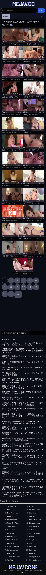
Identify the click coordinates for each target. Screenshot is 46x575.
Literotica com (34, 526)
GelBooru (32, 550)
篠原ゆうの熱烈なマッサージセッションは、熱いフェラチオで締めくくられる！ (22, 428)
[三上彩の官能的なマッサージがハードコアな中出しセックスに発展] (12, 89)
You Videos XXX (35, 520)
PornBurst (10, 509)
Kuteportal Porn (34, 509)
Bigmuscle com (34, 523)
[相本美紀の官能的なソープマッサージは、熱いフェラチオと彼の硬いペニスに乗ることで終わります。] (12, 248)
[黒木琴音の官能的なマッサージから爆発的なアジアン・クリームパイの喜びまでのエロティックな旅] (12, 213)
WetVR (31, 536)
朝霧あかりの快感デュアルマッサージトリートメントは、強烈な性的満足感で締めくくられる (22, 422)
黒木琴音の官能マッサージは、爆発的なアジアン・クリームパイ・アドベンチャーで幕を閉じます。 (22, 416)
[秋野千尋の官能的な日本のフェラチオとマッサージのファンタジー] (33, 54)
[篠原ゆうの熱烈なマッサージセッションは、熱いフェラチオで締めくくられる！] (33, 160)
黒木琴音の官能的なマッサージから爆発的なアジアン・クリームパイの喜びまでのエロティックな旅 (22, 457)
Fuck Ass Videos (35, 533)
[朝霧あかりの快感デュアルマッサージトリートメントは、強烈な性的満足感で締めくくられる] (12, 160)
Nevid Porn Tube (13, 530)
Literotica (32, 513)
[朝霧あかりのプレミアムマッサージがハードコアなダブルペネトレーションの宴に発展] (33, 125)
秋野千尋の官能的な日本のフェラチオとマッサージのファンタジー (22, 357)
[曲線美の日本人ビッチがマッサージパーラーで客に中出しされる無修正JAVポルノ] (33, 178)
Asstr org (32, 543)
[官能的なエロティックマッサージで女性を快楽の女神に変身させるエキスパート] (33, 248)
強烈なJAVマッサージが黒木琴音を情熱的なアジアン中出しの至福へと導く (22, 392)
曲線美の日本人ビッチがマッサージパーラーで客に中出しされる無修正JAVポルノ (22, 439)
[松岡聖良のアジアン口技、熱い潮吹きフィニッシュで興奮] (12, 178)
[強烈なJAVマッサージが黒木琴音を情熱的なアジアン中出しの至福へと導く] (33, 107)
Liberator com (12, 520)
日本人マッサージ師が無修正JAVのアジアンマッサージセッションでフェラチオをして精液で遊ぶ (22, 463)
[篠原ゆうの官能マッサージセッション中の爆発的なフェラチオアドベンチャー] (12, 107)
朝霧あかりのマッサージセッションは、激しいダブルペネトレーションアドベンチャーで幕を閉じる (22, 474)
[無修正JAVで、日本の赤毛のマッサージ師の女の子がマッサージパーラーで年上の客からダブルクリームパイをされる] (33, 89)
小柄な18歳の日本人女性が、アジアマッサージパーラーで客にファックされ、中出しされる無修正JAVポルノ (22, 350)
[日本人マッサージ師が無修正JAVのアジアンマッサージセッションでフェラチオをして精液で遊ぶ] (33, 213)
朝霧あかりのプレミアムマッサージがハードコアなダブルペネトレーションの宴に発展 (22, 404)
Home (5, 17)
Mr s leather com (35, 560)
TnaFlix (10, 560)
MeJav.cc (6, 571)
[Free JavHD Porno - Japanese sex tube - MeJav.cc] (24, 4)
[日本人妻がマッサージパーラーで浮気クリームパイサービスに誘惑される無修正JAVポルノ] (33, 195)
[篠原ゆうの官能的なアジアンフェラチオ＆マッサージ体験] (12, 72)
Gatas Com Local (13, 546)
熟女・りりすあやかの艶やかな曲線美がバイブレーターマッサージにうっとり (22, 409)
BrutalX (10, 516)
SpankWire (11, 526)
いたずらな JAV (8, 339)
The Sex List (11, 506)
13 (4, 293)
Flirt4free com (12, 536)
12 (36, 287)
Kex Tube (10, 553)
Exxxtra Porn (33, 516)
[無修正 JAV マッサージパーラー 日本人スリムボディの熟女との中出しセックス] (12, 231)
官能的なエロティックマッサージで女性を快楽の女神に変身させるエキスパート (22, 488)
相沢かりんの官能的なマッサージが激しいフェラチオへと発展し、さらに (22, 398)
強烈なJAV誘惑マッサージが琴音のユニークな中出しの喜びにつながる (22, 368)
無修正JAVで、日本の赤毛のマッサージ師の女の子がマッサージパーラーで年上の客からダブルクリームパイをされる (22, 380)
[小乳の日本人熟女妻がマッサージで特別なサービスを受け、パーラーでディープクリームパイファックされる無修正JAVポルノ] (23, 266)
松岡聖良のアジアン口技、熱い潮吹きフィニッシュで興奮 (22, 434)
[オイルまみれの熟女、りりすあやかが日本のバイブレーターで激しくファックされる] (33, 36)
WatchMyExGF (12, 540)
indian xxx (11, 533)
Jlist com (32, 553)
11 (29, 287)
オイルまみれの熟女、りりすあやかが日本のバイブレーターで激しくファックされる (22, 344)
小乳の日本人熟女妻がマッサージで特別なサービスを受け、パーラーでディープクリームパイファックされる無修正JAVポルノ (22, 494)
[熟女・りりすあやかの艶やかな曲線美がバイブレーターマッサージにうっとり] (12, 142)
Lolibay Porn (11, 543)
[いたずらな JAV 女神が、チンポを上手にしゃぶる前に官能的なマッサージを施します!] (12, 36)
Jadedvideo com (12, 550)
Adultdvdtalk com (13, 557)
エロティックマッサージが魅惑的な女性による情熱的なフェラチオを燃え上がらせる (22, 445)
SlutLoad (32, 530)
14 (11, 293)
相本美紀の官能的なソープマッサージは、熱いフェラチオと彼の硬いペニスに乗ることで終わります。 (22, 481)
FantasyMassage (34, 557)
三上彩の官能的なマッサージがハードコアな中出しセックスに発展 (22, 374)
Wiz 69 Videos (34, 506)
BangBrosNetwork (35, 540)
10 (23, 287)
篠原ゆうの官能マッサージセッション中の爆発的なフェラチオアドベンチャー (22, 387)
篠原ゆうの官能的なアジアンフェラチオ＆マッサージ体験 (22, 363)
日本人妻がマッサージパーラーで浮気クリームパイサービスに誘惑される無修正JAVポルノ (22, 450)
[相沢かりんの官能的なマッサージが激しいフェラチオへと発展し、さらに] (12, 125)
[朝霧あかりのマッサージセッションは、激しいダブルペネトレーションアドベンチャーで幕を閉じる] (33, 231)
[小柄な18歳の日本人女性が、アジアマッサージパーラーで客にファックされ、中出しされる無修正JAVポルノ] (12, 54)
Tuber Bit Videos (13, 523)
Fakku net (32, 546)
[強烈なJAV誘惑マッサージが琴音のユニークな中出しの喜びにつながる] (33, 72)
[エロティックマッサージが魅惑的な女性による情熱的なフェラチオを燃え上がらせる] (12, 195)
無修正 (5, 468)
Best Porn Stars (12, 513)
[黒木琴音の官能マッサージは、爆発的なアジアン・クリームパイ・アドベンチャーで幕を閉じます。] (33, 142)
